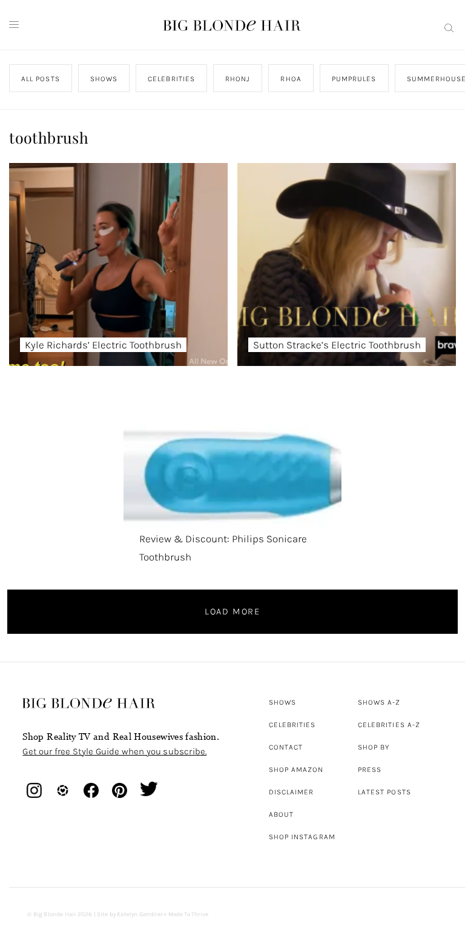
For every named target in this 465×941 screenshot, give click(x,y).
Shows (282, 702)
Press (369, 769)
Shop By (374, 747)
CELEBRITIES (172, 79)
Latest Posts (384, 792)
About (281, 814)
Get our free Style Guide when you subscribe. (114, 751)
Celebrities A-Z (389, 724)
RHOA (291, 79)
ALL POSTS (40, 79)
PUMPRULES (354, 79)
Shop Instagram (302, 837)
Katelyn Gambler (139, 914)
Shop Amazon (296, 769)
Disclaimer (291, 792)
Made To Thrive (188, 914)
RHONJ (237, 79)
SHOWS (103, 79)
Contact (286, 747)
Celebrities (292, 724)
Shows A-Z (379, 702)
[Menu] (14, 25)
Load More (232, 611)
